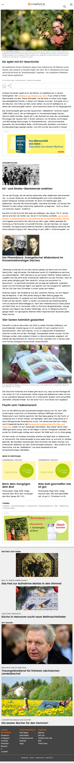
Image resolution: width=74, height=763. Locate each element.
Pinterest (5, 743)
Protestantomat (26, 738)
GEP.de (41, 733)
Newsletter (24, 735)
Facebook (5, 735)
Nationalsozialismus (46, 506)
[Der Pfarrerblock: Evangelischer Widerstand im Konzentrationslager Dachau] (37, 245)
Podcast (23, 741)
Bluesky (4, 746)
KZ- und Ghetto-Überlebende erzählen (27, 188)
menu (3, 4)
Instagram (5, 738)
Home (4, 86)
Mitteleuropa (64, 506)
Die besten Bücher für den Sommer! (25, 723)
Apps (22, 743)
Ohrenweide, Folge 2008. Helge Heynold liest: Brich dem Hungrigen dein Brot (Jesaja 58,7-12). (17, 493)
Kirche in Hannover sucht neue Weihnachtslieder (34, 617)
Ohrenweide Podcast (12, 460)
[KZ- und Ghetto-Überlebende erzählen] (37, 174)
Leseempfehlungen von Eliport (16, 720)
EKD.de (41, 735)
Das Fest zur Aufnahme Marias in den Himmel (31, 583)
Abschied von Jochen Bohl (14, 668)
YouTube (4, 741)
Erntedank (5, 506)
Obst (56, 506)
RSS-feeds (24, 733)
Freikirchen (43, 743)
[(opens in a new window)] (36, 144)
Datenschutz (39, 757)
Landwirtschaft (32, 506)
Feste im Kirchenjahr (34, 80)
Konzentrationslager (18, 506)
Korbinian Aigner (9, 508)
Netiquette (24, 757)
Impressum (49, 757)
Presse (32, 757)
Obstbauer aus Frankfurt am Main (32, 96)
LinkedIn (4, 752)
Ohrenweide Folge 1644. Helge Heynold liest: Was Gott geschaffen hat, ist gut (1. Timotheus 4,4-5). (53, 493)
